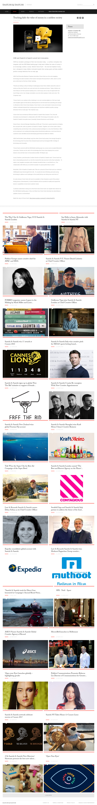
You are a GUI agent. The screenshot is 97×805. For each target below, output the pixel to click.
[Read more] (30, 239)
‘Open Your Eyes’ (52, 756)
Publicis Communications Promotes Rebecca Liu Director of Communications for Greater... (69, 674)
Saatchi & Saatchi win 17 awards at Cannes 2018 (18, 343)
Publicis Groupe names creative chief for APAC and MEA (20, 260)
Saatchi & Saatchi (13, 4)
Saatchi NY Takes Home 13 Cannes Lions (62, 715)
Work (23, 11)
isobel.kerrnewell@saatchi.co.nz (76, 37)
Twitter (80, 18)
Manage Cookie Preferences (86, 802)
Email (83, 18)
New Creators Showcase (57, 11)
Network (41, 11)
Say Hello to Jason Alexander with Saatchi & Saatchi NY (74, 218)
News (14, 11)
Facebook (78, 18)
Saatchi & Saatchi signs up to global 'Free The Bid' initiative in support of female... (21, 384)
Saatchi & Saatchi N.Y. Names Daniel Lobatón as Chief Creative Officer (64, 260)
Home (6, 11)
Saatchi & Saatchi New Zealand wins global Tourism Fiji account (19, 426)
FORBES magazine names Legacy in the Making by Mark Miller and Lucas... (21, 301)
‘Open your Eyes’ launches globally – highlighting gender (19, 674)
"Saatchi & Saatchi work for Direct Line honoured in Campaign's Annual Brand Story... (23, 592)
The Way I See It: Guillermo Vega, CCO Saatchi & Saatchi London (24, 218)
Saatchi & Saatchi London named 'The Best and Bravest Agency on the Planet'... (67, 467)
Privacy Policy (71, 802)
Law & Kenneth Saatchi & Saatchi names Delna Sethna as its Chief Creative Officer (21, 509)
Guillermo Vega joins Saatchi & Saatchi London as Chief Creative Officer (66, 301)
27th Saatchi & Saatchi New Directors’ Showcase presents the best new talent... (20, 757)
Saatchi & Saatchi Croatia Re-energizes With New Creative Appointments (66, 384)
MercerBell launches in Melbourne (64, 632)
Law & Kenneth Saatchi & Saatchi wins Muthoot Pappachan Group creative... (66, 550)
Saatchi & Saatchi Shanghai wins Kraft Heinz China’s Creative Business (66, 426)
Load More (48, 795)
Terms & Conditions (58, 802)
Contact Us (46, 802)
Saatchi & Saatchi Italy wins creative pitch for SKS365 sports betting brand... (67, 343)
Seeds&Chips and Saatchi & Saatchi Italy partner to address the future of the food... (67, 509)
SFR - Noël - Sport (63, 590)
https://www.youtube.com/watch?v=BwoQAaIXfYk (42, 198)
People (31, 11)
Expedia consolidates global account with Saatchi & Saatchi (20, 550)
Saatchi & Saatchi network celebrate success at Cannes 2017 (19, 716)
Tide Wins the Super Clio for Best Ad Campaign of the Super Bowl (19, 467)
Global (29, 5)
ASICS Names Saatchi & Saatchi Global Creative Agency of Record (20, 633)
